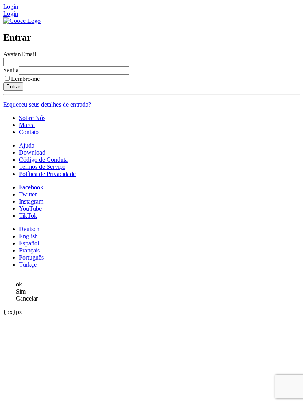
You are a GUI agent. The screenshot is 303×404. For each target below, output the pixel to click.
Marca (27, 125)
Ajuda (26, 145)
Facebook (31, 187)
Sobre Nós (32, 117)
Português (31, 257)
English (28, 236)
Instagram (31, 201)
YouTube (30, 208)
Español (29, 243)
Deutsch (29, 229)
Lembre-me (25, 78)
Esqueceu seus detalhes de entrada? (47, 104)
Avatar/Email (19, 54)
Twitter (28, 194)
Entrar (13, 87)
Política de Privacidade (47, 173)
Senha (11, 70)
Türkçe (28, 264)
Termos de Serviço (42, 166)
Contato (29, 132)
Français (29, 250)
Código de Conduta (43, 159)
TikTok (28, 215)
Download (32, 152)
